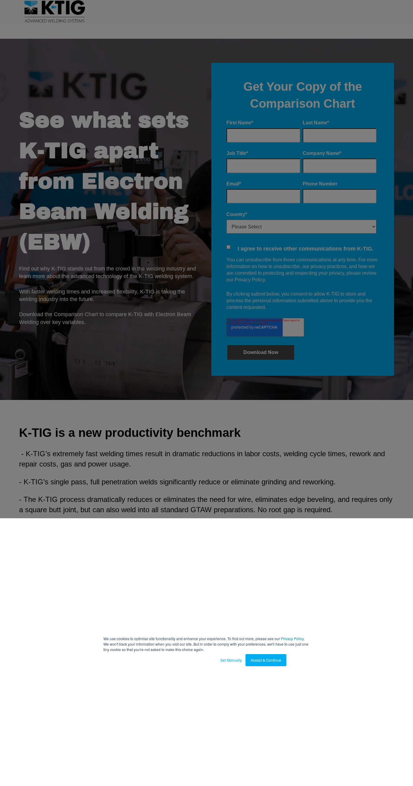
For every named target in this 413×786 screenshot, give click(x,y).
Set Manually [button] (231, 660)
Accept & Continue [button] (266, 660)
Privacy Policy (292, 638)
